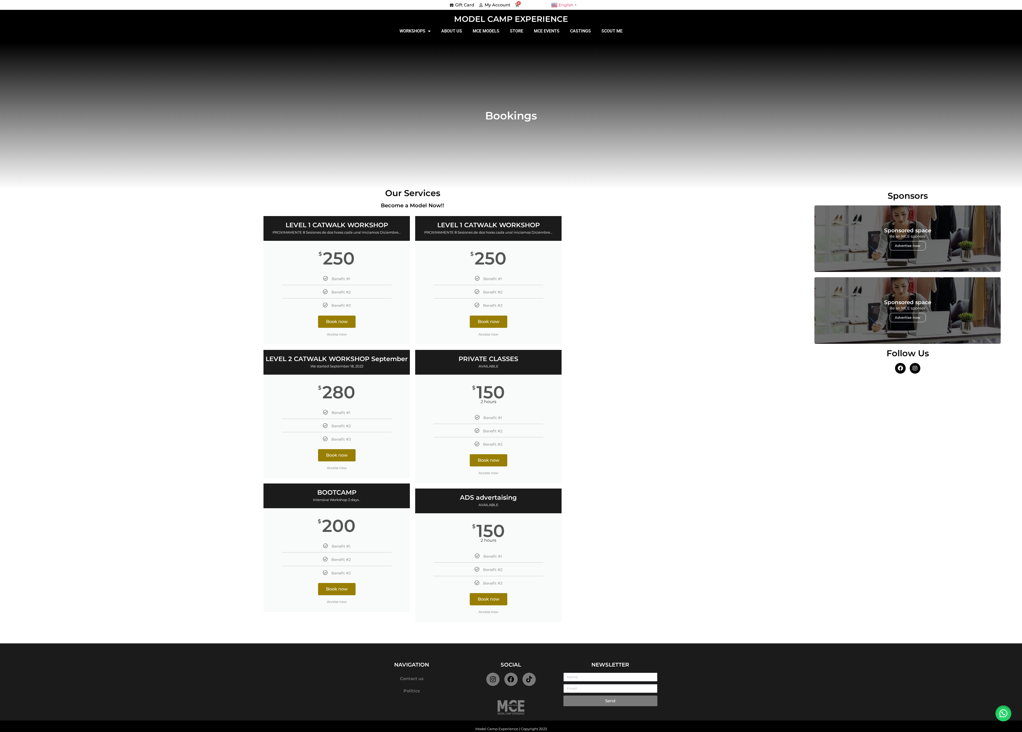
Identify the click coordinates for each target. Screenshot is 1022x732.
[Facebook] (511, 679)
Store (516, 31)
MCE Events (546, 31)
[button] (1003, 713)
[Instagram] (493, 679)
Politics (411, 690)
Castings (580, 31)
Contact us (411, 678)
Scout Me (612, 31)
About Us (451, 31)
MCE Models (486, 31)
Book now (337, 321)
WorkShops (412, 31)
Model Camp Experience (511, 19)
